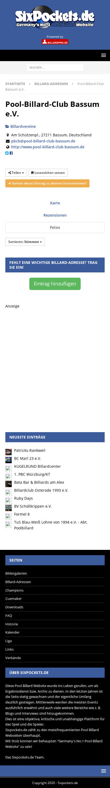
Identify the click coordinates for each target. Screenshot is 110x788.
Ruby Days (23, 498)
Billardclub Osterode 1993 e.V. (41, 490)
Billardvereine (22, 126)
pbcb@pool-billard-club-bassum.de (43, 141)
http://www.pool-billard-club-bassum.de (47, 146)
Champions (14, 590)
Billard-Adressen (18, 581)
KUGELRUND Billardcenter (37, 466)
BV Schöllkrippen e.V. (33, 506)
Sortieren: (23, 241)
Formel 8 (22, 514)
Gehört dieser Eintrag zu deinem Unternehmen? (49, 183)
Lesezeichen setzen (49, 172)
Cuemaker (13, 598)
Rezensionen (55, 215)
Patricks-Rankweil (29, 450)
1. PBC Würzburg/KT (32, 474)
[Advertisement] (55, 364)
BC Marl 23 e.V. (27, 458)
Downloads (14, 607)
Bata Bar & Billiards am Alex (39, 482)
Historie (11, 624)
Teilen (16, 172)
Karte (55, 202)
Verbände (13, 657)
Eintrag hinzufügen (55, 283)
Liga (8, 640)
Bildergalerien (16, 573)
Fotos (55, 227)
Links (9, 649)
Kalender (12, 632)
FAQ (8, 615)
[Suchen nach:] (55, 67)
